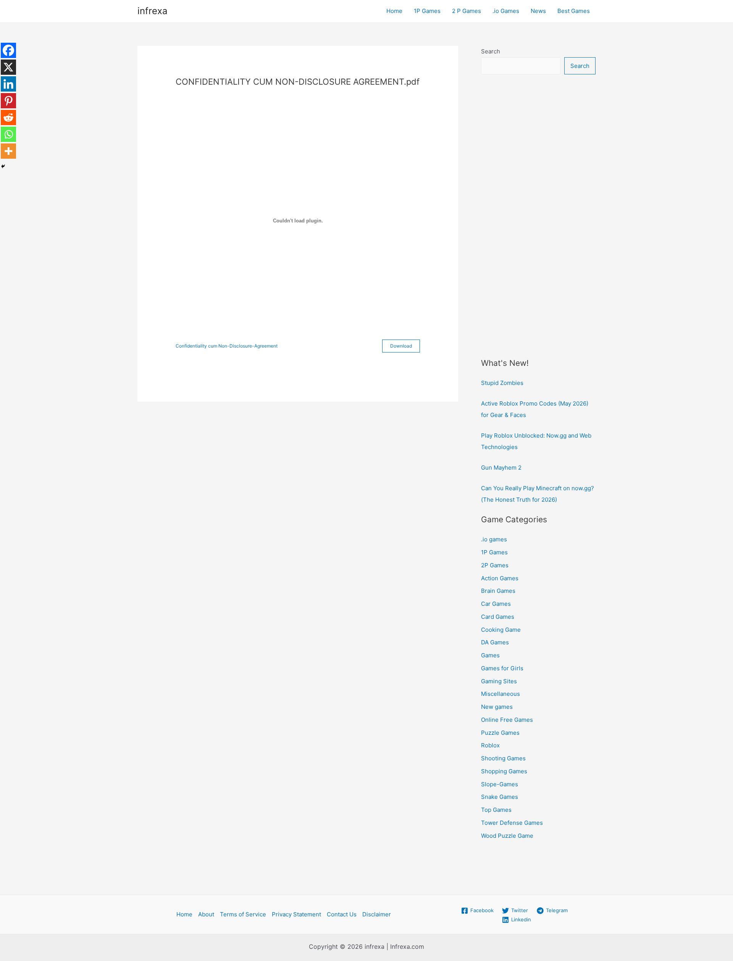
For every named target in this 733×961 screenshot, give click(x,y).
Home (394, 10)
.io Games (505, 10)
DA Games (495, 642)
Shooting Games (503, 758)
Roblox (490, 745)
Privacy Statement (296, 914)
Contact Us (342, 914)
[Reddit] (8, 117)
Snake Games (499, 796)
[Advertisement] (538, 204)
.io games (494, 539)
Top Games (496, 809)
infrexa (152, 10)
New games (497, 706)
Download (401, 346)
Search (490, 51)
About (206, 914)
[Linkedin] (8, 84)
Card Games (497, 616)
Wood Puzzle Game (507, 835)
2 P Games (466, 10)
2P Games (495, 565)
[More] (8, 151)
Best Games (573, 10)
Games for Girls (502, 668)
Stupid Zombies (502, 382)
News (538, 10)
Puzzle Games (500, 732)
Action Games (499, 578)
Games (490, 655)
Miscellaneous (500, 693)
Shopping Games (504, 771)
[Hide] (3, 166)
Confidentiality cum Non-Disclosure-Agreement (227, 346)
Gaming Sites (499, 681)
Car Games (496, 603)
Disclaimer (376, 914)
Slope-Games (499, 784)
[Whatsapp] (8, 134)
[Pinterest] (8, 100)
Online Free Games (507, 719)
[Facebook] (8, 50)
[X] (8, 67)
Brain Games (498, 590)
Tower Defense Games (512, 822)
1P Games (427, 10)
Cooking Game (501, 629)
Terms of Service (243, 914)
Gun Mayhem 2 (501, 467)
